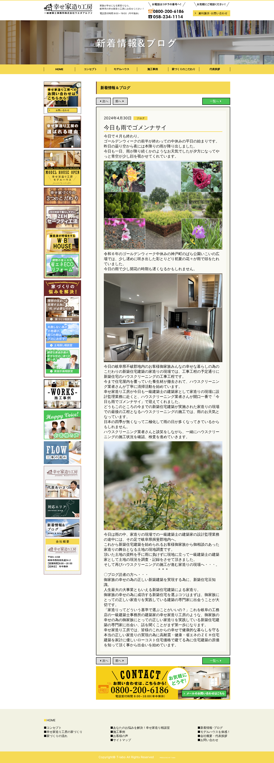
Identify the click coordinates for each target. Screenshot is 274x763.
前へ (118, 101)
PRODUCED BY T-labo (167, 758)
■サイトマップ (120, 740)
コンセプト (90, 69)
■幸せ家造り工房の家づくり (63, 732)
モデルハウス (121, 69)
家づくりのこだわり (183, 69)
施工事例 (152, 69)
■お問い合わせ (208, 740)
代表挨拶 (215, 69)
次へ (105, 101)
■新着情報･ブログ (210, 727)
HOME (59, 69)
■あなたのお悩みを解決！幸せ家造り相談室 (140, 727)
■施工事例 (117, 732)
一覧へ (214, 101)
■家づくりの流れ (55, 736)
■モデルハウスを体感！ (214, 732)
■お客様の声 (119, 736)
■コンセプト (53, 727)
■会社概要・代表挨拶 (212, 736)
